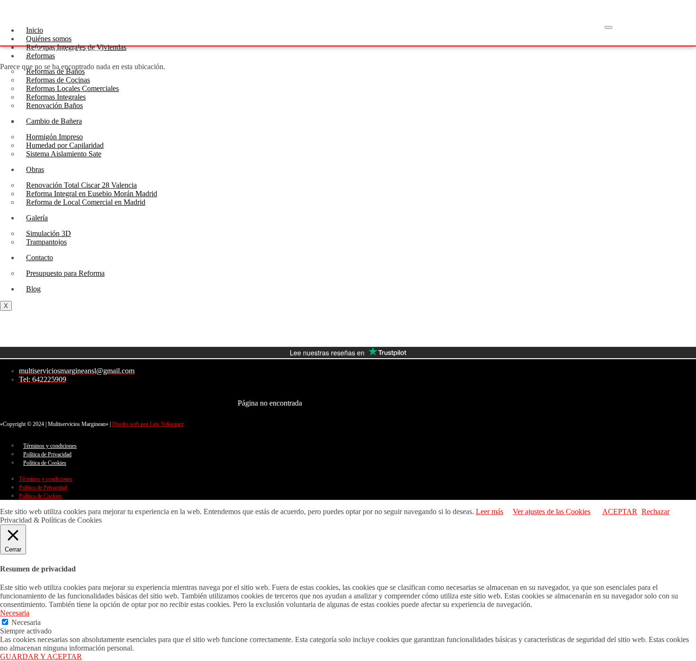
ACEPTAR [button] (619, 511)
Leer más (489, 511)
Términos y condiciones (50, 446)
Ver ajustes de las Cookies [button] (551, 511)
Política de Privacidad (47, 454)
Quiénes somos (48, 39)
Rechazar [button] (655, 511)
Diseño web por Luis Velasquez (148, 424)
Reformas (40, 56)
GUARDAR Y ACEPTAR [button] (41, 656)
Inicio (34, 30)
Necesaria (26, 622)
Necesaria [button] (14, 613)
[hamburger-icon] (608, 27)
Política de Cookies (44, 463)
